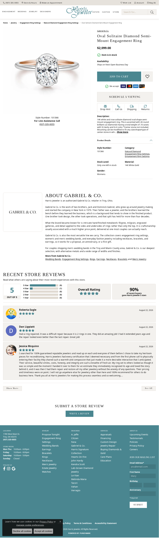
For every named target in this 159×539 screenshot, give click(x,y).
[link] (11, 2)
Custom (106, 12)
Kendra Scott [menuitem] (78, 464)
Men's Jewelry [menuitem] (49, 464)
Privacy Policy (137, 445)
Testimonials (136, 438)
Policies (134, 441)
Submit (138, 504)
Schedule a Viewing (124, 97)
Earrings (100, 259)
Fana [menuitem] (73, 441)
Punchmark (85, 533)
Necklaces (111, 259)
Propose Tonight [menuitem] (51, 434)
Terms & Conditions (83, 523)
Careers (134, 449)
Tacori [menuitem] (74, 482)
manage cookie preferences (30, 525)
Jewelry (33, 11)
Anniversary (135, 490)
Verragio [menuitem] (75, 490)
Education (106, 460)
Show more (122, 132)
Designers (45, 11)
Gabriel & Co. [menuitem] (78, 445)
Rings (92, 259)
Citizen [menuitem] (74, 438)
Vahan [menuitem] (74, 486)
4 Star (26, 288)
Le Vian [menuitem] (75, 475)
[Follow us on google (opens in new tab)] (13, 469)
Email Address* (137, 463)
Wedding (22, 11)
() (61, 285)
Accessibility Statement (106, 523)
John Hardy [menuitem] (77, 460)
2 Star (26, 294)
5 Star (26, 285)
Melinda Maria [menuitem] (78, 479)
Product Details (104, 140)
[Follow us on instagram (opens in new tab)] (8, 469)
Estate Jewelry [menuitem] (49, 468)
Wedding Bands (53, 259)
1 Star (26, 297)
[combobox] (135, 12)
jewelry (14, 23)
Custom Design (109, 441)
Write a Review (79, 413)
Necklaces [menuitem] (47, 460)
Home (5, 23)
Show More (12, 388)
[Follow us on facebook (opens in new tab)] (4, 469)
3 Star (26, 291)
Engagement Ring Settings (30, 23)
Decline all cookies (22, 531)
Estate (96, 12)
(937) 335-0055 (46, 124)
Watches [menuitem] (46, 471)
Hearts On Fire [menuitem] (78, 456)
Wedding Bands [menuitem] (50, 445)
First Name (135, 472)
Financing (106, 438)
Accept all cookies (43, 531)
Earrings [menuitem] (46, 449)
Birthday (134, 481)
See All (148, 388)
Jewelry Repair (108, 445)
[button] (126, 2)
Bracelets (122, 259)
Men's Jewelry (139, 259)
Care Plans (106, 456)
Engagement (8, 11)
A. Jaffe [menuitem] (74, 434)
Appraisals (106, 434)
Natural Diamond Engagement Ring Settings (61, 23)
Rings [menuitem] (45, 456)
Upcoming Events (139, 434)
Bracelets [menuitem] (47, 453)
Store (115, 12)
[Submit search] (152, 12)
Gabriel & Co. (103, 31)
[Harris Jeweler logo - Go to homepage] (79, 12)
